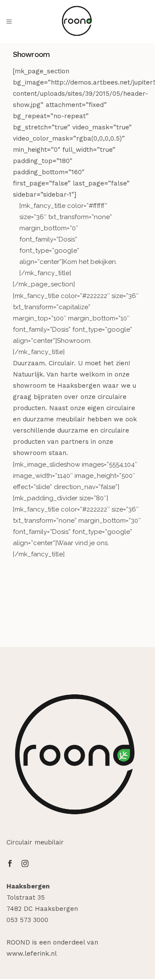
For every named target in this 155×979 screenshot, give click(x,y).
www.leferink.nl (31, 953)
